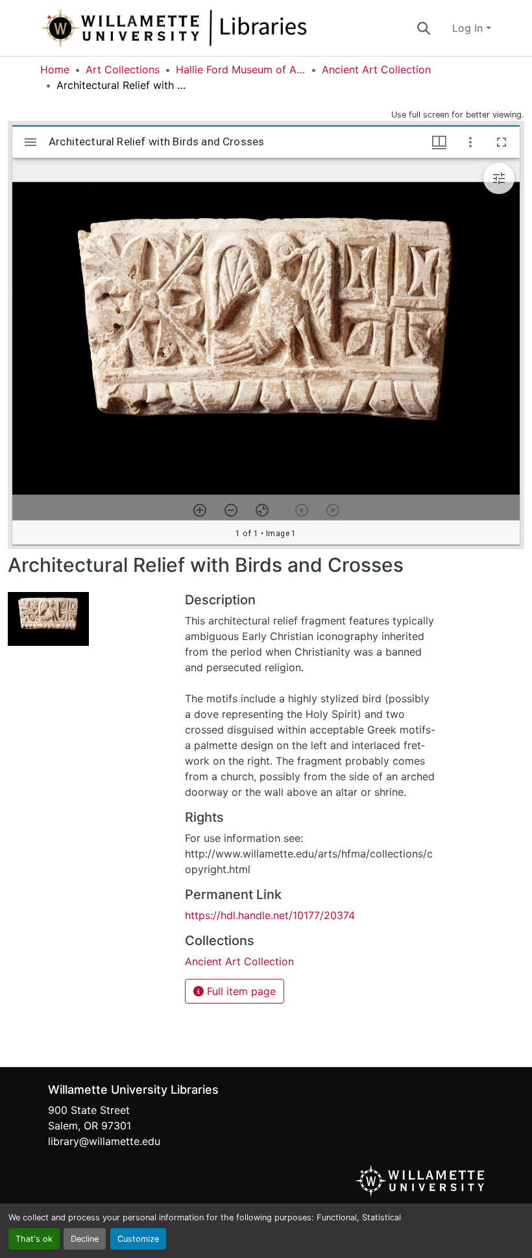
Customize (138, 1239)
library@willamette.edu (104, 1141)
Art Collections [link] (123, 69)
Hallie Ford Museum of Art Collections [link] (241, 69)
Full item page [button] (240, 991)
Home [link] (54, 69)
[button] (216, 28)
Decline (85, 1239)
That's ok (34, 1239)
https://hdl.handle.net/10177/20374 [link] (270, 915)
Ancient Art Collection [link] (376, 69)
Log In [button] (469, 27)
